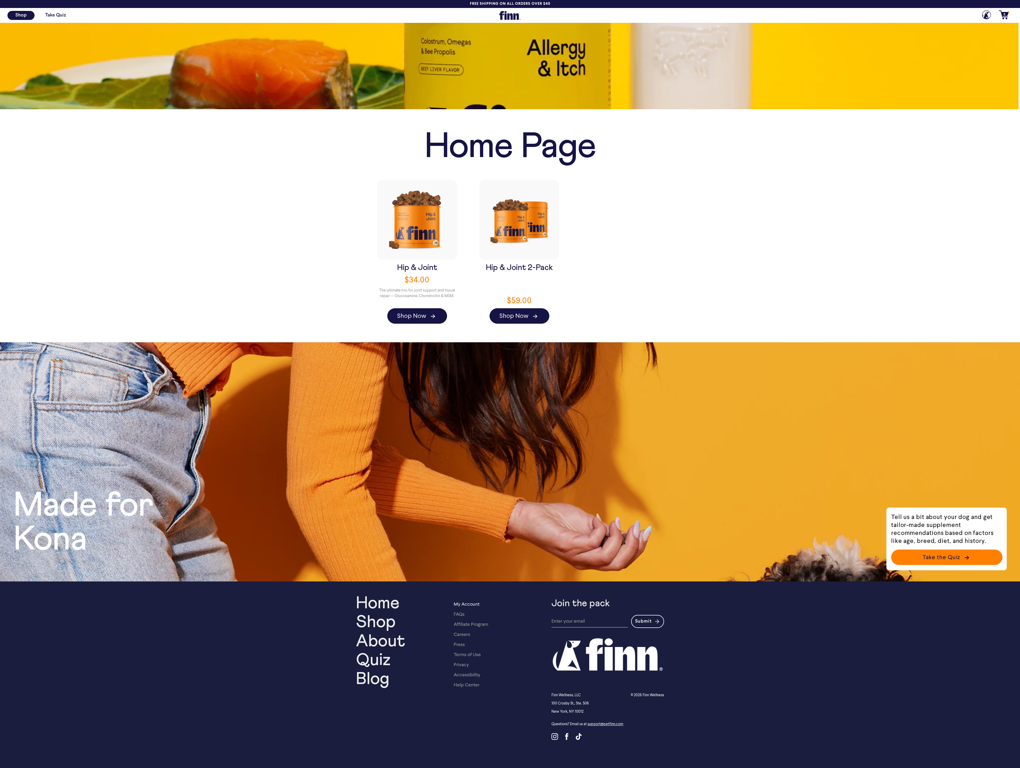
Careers (462, 634)
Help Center (466, 684)
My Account (466, 604)
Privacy (461, 664)
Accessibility (467, 674)
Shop (21, 15)
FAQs (459, 614)
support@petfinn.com (605, 723)
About (380, 641)
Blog (372, 679)
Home (378, 603)
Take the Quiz (941, 557)
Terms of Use (467, 654)
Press (459, 644)
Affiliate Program (471, 624)
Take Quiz (55, 15)
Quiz (373, 660)
